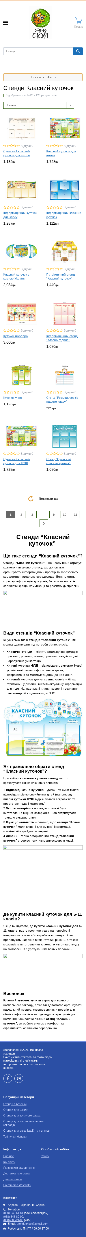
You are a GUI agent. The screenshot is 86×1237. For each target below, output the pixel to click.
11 (75, 514)
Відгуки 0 (27, 146)
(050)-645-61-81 (13, 1213)
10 (64, 514)
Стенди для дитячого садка (21, 1115)
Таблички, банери (14, 1136)
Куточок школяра (15, 336)
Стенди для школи (15, 1109)
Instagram (18, 1078)
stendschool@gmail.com (32, 1223)
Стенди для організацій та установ (26, 1130)
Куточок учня (12, 397)
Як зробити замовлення (19, 1167)
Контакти (9, 1162)
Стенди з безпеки (14, 1104)
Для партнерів (12, 1179)
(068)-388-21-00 (13, 1220)
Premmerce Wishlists (17, 1185)
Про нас (8, 1156)
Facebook (7, 1078)
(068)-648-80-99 (13, 1216)
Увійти (45, 1156)
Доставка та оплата (16, 1173)
